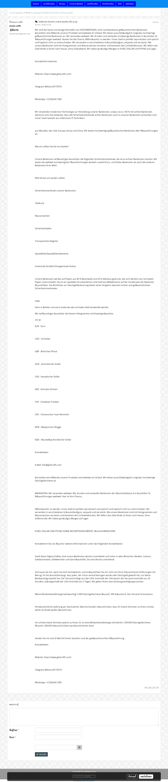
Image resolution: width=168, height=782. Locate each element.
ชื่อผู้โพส (14, 730)
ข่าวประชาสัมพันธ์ (76, 3)
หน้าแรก (36, 3)
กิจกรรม (62, 3)
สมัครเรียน (130, 3)
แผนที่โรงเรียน (92, 3)
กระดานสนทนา (16, 12)
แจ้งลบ (156, 22)
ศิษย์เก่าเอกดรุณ (33, 12)
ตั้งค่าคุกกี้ (132, 776)
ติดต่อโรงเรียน (108, 3)
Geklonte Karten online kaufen (58, 12)
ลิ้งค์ (120, 3)
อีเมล (12, 737)
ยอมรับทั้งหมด (146, 776)
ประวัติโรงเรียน (49, 3)
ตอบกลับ (42, 754)
